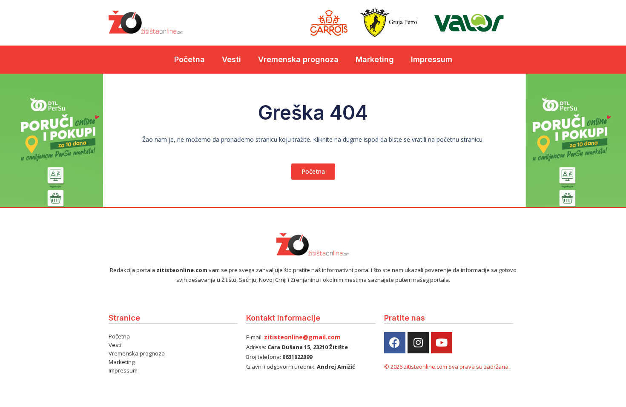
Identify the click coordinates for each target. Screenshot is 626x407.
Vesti (231, 59)
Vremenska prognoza (298, 59)
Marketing (375, 59)
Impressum (431, 59)
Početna (189, 59)
